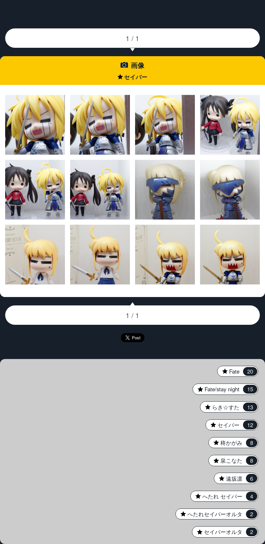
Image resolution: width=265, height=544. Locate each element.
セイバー (229, 425)
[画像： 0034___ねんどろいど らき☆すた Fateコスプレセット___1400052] (35, 125)
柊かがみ (230, 442)
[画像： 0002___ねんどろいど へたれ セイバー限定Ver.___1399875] (230, 255)
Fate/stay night (223, 389)
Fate (235, 371)
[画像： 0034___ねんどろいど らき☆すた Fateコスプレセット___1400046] (165, 125)
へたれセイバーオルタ (214, 514)
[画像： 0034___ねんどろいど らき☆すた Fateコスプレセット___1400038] (35, 190)
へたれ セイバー (221, 496)
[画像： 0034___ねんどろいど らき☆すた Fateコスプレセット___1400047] (100, 125)
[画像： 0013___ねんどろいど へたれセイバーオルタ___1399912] (165, 190)
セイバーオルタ (222, 532)
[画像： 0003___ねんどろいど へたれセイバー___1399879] (100, 255)
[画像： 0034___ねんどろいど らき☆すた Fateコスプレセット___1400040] (230, 125)
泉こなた (230, 460)
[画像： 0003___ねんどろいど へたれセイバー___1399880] (35, 255)
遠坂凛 (233, 478)
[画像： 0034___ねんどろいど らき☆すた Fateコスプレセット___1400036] (100, 190)
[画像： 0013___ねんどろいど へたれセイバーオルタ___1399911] (230, 190)
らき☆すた (226, 407)
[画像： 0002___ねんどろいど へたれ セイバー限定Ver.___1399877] (165, 255)
